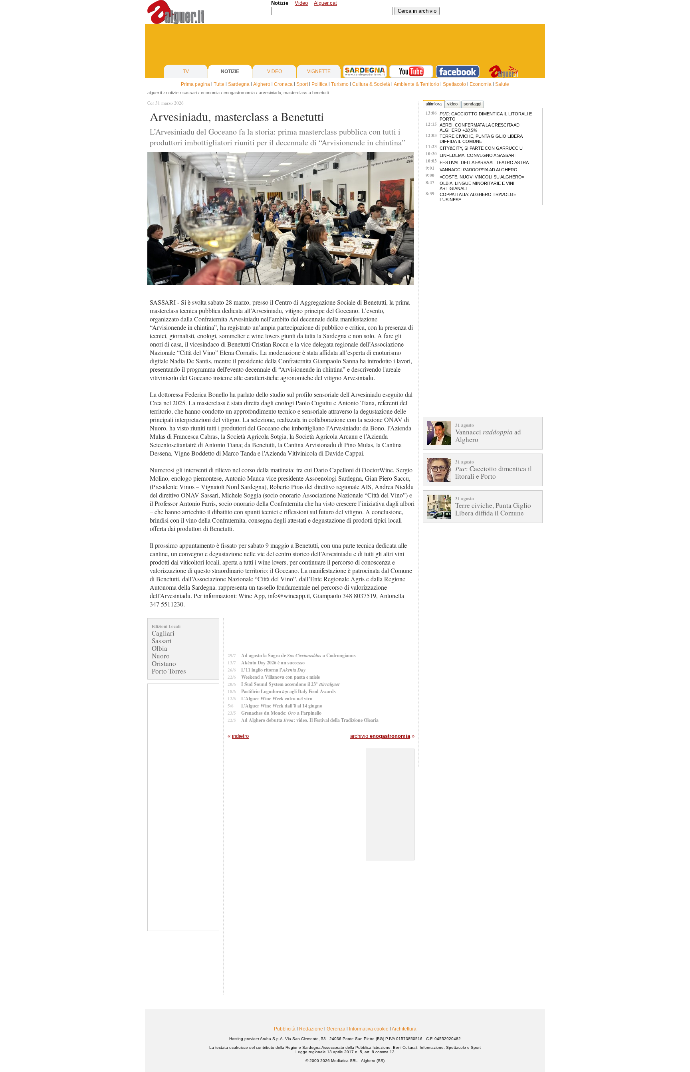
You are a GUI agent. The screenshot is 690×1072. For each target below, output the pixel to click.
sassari (189, 92)
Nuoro (161, 655)
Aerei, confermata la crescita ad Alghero (479, 128)
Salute (502, 84)
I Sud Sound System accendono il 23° (290, 684)
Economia (481, 84)
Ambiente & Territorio (416, 84)
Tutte (219, 84)
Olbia (159, 648)
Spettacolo (454, 84)
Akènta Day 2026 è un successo (273, 662)
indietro (240, 736)
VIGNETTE (319, 71)
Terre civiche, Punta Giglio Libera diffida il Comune (481, 139)
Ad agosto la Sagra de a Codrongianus (298, 655)
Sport (302, 84)
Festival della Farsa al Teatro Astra (484, 162)
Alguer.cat (325, 3)
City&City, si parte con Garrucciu (481, 148)
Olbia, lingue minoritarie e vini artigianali (477, 186)
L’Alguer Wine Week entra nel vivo (276, 698)
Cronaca (283, 84)
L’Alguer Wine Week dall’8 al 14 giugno (281, 705)
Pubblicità (284, 1029)
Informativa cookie (369, 1029)
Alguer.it (154, 92)
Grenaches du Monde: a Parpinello (281, 712)
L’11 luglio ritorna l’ (273, 669)
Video (301, 3)
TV (186, 71)
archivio (380, 736)
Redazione (311, 1029)
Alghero (261, 84)
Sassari (162, 640)
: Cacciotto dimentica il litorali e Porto (486, 116)
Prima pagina (195, 84)
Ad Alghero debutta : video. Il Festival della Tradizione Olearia (310, 720)
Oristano (164, 663)
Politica (319, 84)
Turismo (340, 84)
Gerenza (336, 1029)
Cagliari (163, 633)
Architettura (404, 1029)
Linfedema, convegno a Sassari (478, 155)
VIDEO (274, 71)
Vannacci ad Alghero (479, 169)
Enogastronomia (239, 92)
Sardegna (239, 84)
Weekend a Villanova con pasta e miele (280, 677)
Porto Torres (169, 671)
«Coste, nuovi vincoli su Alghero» (482, 176)
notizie (172, 92)
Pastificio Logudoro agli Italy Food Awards (288, 691)
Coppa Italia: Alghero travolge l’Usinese (478, 197)
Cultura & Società (371, 84)
